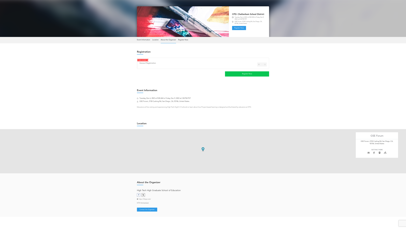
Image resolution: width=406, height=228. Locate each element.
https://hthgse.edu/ (145, 199)
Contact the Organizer (147, 209)
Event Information (143, 40)
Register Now (239, 28)
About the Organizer (168, 40)
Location (155, 40)
